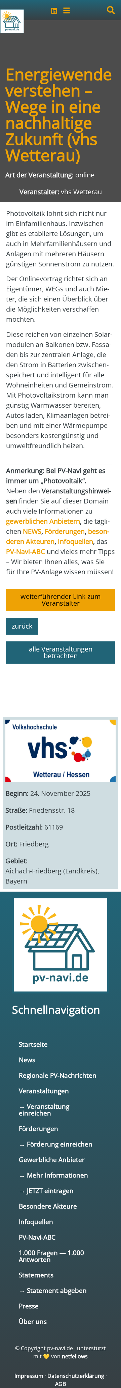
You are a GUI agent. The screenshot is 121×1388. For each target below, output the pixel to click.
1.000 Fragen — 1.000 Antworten (51, 1256)
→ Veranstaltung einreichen (44, 1110)
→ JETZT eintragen (46, 1190)
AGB (60, 1384)
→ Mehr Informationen (53, 1175)
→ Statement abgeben (53, 1290)
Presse (29, 1305)
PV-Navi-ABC (37, 1237)
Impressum (28, 1376)
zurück (22, 626)
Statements (36, 1274)
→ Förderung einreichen (55, 1144)
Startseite (33, 1044)
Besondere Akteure (48, 1206)
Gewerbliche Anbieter (52, 1159)
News (27, 1059)
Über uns (33, 1321)
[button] (111, 10)
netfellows (75, 1356)
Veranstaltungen (44, 1090)
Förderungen (38, 1128)
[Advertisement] (60, 687)
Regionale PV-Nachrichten (57, 1075)
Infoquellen (36, 1221)
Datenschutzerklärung (75, 1376)
